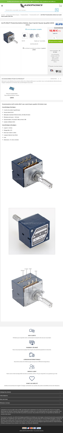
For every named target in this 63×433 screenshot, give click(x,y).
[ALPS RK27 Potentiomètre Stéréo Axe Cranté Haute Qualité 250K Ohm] (25, 35)
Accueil (3, 15)
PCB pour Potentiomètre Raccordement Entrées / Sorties (12, 94)
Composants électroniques (12, 15)
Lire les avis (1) (34, 44)
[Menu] (2, 5)
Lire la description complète (34, 29)
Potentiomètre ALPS (34, 15)
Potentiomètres (24, 15)
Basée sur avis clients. (39, 41)
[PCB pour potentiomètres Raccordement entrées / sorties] (11, 88)
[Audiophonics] (31, 5)
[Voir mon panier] (61, 5)
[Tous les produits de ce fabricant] (59, 24)
